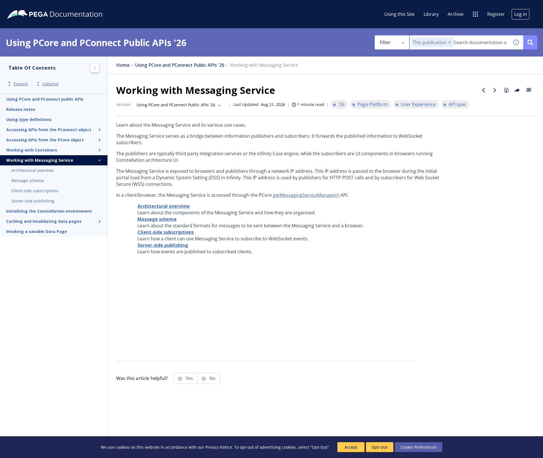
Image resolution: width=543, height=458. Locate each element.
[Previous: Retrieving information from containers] (483, 90)
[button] (449, 42)
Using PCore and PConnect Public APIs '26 (179, 65)
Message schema (27, 180)
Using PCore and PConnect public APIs (44, 99)
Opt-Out (380, 447)
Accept (350, 447)
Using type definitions (28, 119)
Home (123, 65)
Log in (520, 14)
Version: (124, 104)
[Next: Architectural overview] (495, 90)
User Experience (418, 104)
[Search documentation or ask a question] (530, 42)
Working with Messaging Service (39, 160)
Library (431, 14)
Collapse (50, 84)
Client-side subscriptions (35, 190)
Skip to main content (25, 6)
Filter (385, 42)
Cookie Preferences (418, 447)
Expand (21, 84)
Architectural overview (32, 170)
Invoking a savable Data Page (36, 231)
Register (496, 14)
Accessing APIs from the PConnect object (48, 129)
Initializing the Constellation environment (49, 211)
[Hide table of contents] (94, 68)
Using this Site (399, 14)
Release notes (20, 109)
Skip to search (68, 6)
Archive (456, 14)
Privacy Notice (218, 447)
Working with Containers (31, 150)
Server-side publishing (32, 201)
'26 (341, 104)
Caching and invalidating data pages (43, 221)
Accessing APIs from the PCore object (45, 139)
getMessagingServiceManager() (306, 195)
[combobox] (459, 42)
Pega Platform (372, 104)
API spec (457, 104)
